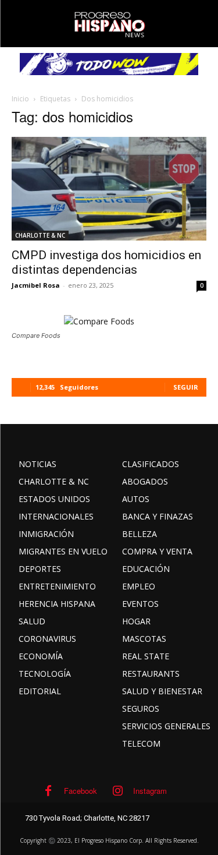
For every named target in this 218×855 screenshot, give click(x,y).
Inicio (20, 99)
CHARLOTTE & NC (40, 235)
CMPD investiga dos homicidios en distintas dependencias (106, 262)
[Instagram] (117, 791)
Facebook (80, 790)
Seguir (185, 387)
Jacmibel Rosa (36, 285)
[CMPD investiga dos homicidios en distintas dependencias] (109, 189)
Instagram (150, 790)
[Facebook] (48, 791)
